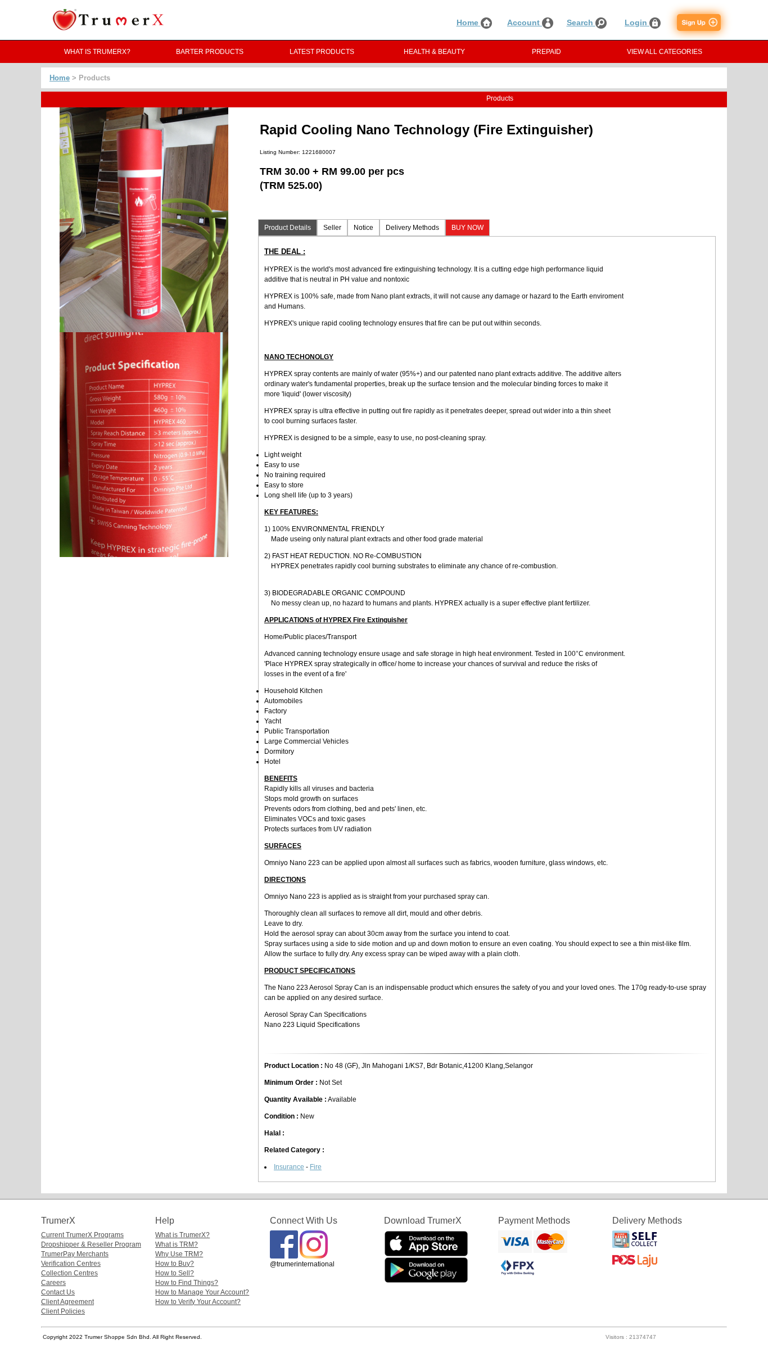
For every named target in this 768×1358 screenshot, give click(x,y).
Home (469, 22)
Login (637, 22)
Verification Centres (71, 1264)
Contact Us (58, 1292)
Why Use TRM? (179, 1254)
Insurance (289, 1167)
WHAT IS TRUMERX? (97, 52)
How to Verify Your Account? (198, 1302)
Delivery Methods (412, 228)
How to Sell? (174, 1273)
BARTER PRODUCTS (209, 52)
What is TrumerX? (182, 1235)
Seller (332, 228)
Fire (316, 1167)
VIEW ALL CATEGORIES (664, 52)
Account (524, 22)
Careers (53, 1283)
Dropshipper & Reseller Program (91, 1244)
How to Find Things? (186, 1283)
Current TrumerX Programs (82, 1235)
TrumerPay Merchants (75, 1254)
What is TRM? (176, 1244)
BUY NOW (467, 228)
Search (581, 22)
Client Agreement (67, 1302)
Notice (363, 228)
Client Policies (63, 1311)
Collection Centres (69, 1273)
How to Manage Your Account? (202, 1292)
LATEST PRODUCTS (322, 52)
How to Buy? (174, 1264)
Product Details (287, 228)
